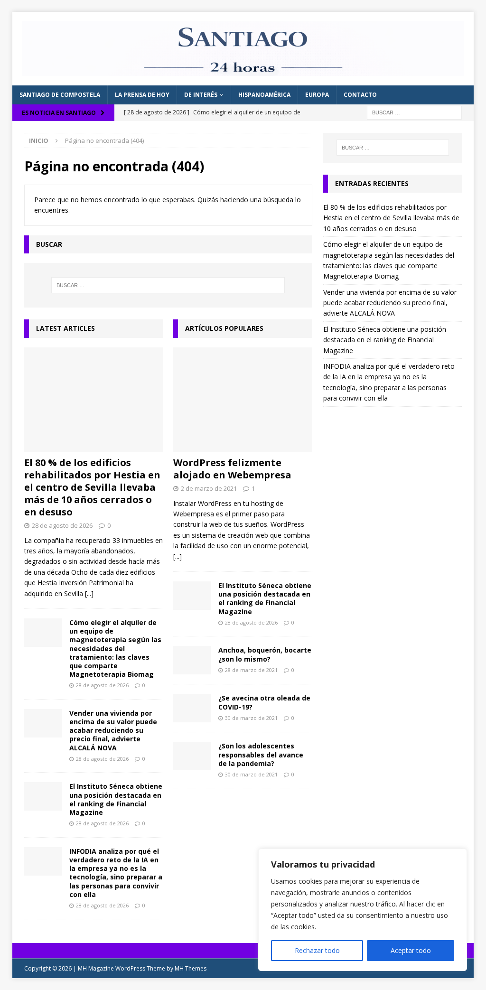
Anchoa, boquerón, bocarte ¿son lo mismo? (264, 654)
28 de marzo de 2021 (251, 669)
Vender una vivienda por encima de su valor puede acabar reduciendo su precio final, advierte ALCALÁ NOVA (113, 730)
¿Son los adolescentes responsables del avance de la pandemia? (260, 754)
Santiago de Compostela (59, 95)
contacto (360, 95)
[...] (89, 593)
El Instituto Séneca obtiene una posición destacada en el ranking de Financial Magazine (115, 799)
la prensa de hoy (142, 95)
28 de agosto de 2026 (62, 525)
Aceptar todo (411, 950)
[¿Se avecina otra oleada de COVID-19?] (192, 708)
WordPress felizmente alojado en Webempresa (232, 468)
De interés (200, 95)
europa (317, 95)
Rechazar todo (317, 950)
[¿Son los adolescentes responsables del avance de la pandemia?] (192, 756)
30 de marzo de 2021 (251, 717)
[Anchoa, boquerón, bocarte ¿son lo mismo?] (192, 660)
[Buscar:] (414, 111)
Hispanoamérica (264, 95)
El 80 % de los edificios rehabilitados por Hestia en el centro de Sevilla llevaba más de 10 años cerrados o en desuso (92, 487)
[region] (362, 910)
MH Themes (190, 968)
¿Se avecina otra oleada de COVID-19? (264, 702)
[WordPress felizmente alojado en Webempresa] (242, 399)
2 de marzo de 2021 (209, 488)
